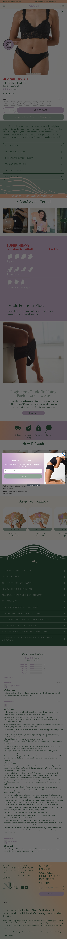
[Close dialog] (63, 454)
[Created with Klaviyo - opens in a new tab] (33, 485)
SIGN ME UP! (23, 476)
